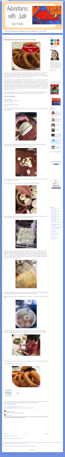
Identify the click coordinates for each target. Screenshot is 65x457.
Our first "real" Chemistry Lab (58, 125)
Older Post (46, 433)
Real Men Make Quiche (23, 33)
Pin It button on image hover (7, 452)
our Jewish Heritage (55, 234)
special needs (54, 237)
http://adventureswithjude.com (10, 404)
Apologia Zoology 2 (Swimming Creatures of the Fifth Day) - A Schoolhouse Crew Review (57, 141)
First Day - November (57, 130)
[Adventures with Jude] (56, 105)
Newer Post (6, 433)
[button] (52, 79)
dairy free (17, 407)
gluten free (21, 407)
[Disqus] (26, 421)
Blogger (34, 449)
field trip (53, 231)
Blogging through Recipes (11, 407)
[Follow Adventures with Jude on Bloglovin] (54, 46)
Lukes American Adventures (57, 221)
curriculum (54, 229)
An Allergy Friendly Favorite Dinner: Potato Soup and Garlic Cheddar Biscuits (56, 114)
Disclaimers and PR (25, 446)
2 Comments (18, 406)
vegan (32, 407)
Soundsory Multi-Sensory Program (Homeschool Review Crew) (58, 135)
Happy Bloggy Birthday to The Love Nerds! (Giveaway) (58, 120)
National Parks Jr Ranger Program (56, 225)
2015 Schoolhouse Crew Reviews (33, 33)
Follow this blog (56, 164)
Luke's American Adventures (14, 33)
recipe (53, 235)
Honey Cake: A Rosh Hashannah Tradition (58, 147)
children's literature (55, 228)
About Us (7, 33)
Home (4, 33)
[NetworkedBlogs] (56, 163)
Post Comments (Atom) (13, 435)
